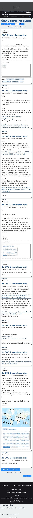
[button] (15, 27)
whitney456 (5, 452)
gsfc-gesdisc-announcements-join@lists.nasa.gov (12, 118)
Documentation (6, 81)
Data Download (19, 79)
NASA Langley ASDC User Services (19, 490)
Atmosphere (10, 79)
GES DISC (15, 81)
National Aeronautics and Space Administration (16, 492)
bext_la (4, 30)
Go (16, 517)
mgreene (4, 85)
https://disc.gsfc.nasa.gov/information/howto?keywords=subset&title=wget (16, 313)
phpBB (12, 497)
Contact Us (16, 495)
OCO (21, 81)
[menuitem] (14, 485)
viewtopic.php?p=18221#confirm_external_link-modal (14, 338)
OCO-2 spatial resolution (16, 20)
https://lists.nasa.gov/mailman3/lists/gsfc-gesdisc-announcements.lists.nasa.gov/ (15, 126)
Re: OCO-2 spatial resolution (14, 91)
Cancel (11, 517)
